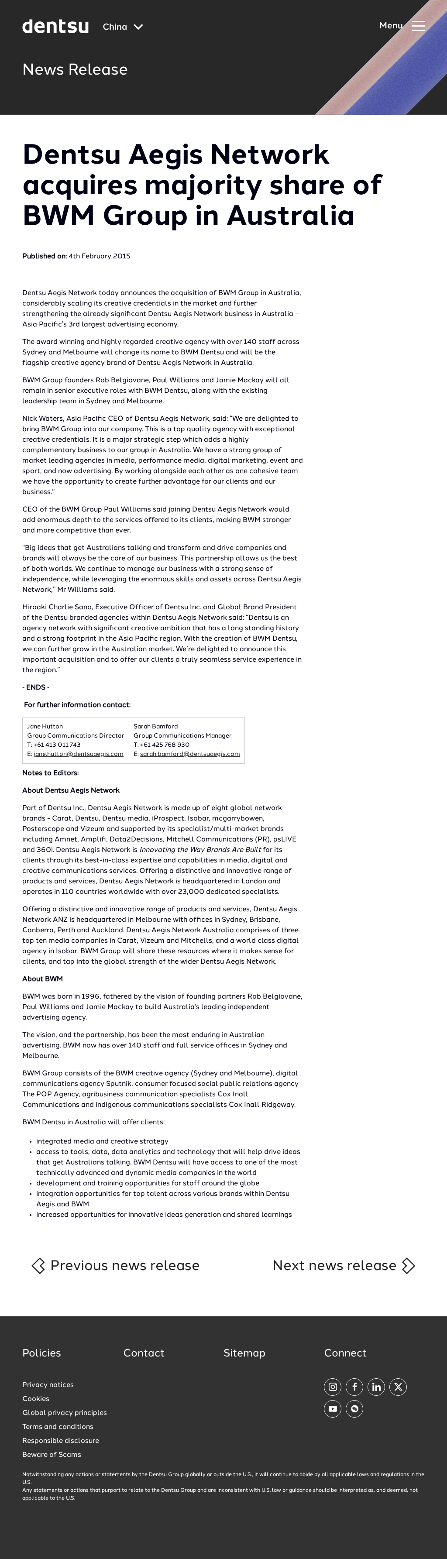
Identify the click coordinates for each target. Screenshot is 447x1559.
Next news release (336, 1266)
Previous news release (123, 1266)
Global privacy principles (64, 1413)
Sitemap (244, 1354)
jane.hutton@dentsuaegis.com (79, 754)
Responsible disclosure (60, 1441)
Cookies (35, 1399)
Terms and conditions (57, 1427)
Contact (144, 1354)
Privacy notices (48, 1385)
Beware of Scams (51, 1455)
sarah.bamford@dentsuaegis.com (190, 754)
